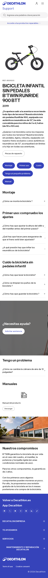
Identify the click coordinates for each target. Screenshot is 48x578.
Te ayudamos (9, 530)
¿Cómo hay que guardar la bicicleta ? (20, 294)
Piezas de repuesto (13, 153)
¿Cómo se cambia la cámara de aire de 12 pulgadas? (23, 370)
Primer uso (24, 165)
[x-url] (10, 511)
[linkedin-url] (31, 511)
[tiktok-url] (37, 511)
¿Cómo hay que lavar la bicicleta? (19, 275)
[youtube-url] (15, 511)
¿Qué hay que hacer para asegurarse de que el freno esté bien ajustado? (22, 238)
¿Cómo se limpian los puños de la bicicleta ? (19, 284)
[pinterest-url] (26, 511)
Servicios (8, 539)
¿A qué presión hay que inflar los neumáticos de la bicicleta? (18, 249)
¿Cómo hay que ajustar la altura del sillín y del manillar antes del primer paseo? (23, 227)
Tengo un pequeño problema (17, 173)
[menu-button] (43, 3)
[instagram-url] (21, 511)
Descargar (9, 409)
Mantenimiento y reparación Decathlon (22, 548)
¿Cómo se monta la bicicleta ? (17, 201)
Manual (8, 181)
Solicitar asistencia (13, 331)
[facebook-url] (4, 511)
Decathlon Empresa (13, 521)
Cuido (38, 165)
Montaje (8, 165)
